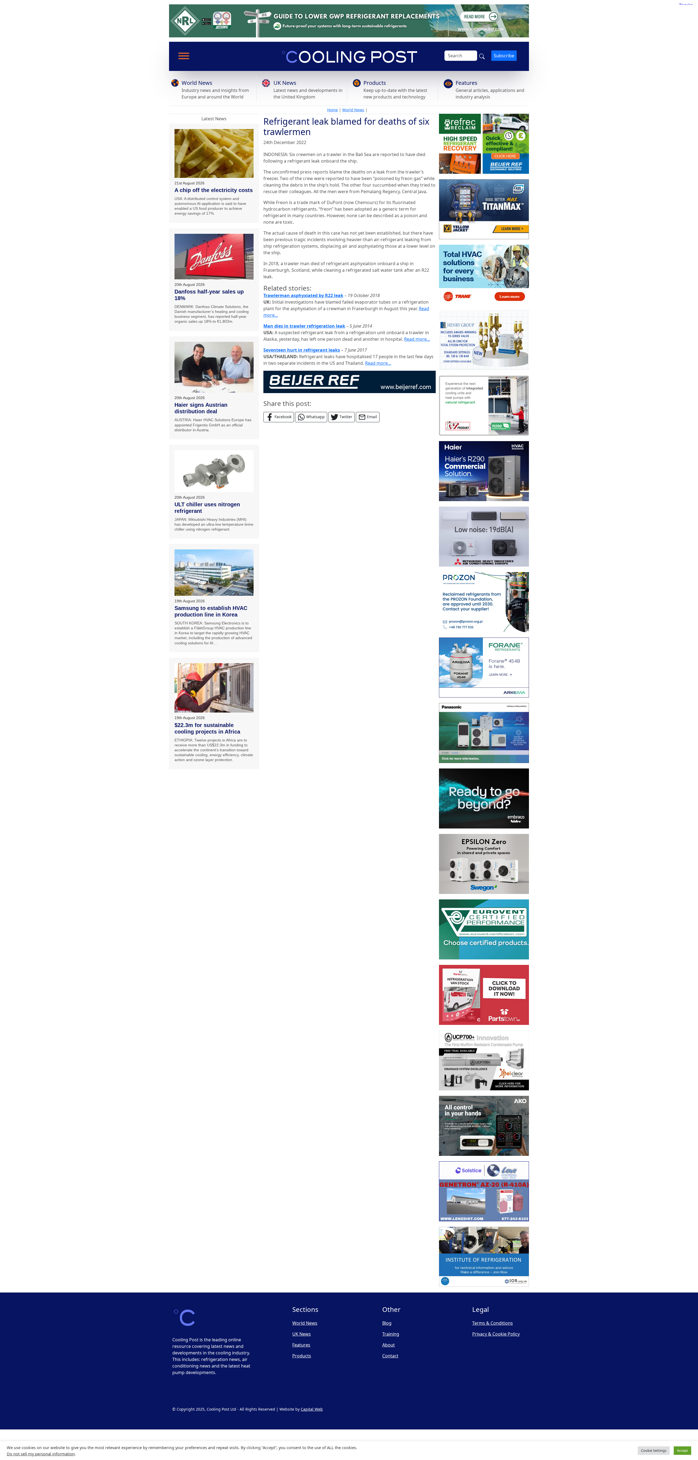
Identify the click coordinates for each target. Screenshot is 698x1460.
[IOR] (484, 1257)
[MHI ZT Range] (484, 537)
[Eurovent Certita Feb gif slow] (484, 929)
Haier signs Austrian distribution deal (200, 408)
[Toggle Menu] (183, 56)
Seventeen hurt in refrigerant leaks (301, 350)
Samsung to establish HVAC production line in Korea (210, 611)
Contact (390, 1356)
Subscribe (504, 56)
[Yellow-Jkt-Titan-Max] (484, 209)
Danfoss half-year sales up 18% (209, 295)
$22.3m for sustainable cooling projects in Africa (207, 728)
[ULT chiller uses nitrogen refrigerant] (214, 471)
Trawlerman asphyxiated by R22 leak (303, 295)
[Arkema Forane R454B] (484, 668)
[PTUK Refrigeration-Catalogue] (484, 995)
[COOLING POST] (484, 1126)
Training (390, 1334)
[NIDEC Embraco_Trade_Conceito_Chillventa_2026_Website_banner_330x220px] (484, 798)
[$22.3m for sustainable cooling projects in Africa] (214, 688)
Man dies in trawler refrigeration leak (304, 326)
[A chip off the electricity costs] (214, 153)
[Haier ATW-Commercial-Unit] (484, 471)
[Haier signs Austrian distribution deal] (214, 367)
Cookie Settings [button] (653, 1450)
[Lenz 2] (484, 1191)
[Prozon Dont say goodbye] (484, 602)
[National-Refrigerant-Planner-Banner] (349, 20)
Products (374, 82)
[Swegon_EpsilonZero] (484, 864)
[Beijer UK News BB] (349, 381)
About (388, 1345)
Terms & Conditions (492, 1323)
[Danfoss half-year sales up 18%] (214, 256)
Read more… (417, 339)
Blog (387, 1323)
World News (197, 82)
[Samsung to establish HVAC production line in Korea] (214, 572)
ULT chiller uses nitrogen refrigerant (207, 507)
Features (466, 82)
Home (332, 109)
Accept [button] (682, 1450)
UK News (284, 82)
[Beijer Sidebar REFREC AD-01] (484, 144)
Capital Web (312, 1409)
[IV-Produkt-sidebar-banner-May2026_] (484, 406)
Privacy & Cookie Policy (496, 1334)
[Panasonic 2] (484, 733)
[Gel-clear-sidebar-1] (484, 1060)
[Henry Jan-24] (484, 340)
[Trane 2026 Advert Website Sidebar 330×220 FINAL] (484, 275)
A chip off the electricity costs (213, 190)
